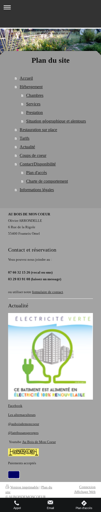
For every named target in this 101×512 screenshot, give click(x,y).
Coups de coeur (33, 155)
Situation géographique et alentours (56, 121)
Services (33, 104)
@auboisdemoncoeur (23, 424)
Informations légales (37, 189)
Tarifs (24, 138)
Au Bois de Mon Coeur (39, 442)
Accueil (26, 78)
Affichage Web (85, 492)
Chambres (34, 95)
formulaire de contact (47, 292)
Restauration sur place (38, 129)
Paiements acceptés (22, 463)
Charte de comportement (47, 181)
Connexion (87, 487)
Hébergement (31, 86)
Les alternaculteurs (22, 415)
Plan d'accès (36, 172)
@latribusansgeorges (23, 433)
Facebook (15, 406)
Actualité (27, 147)
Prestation (34, 112)
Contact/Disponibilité (38, 164)
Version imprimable (24, 487)
